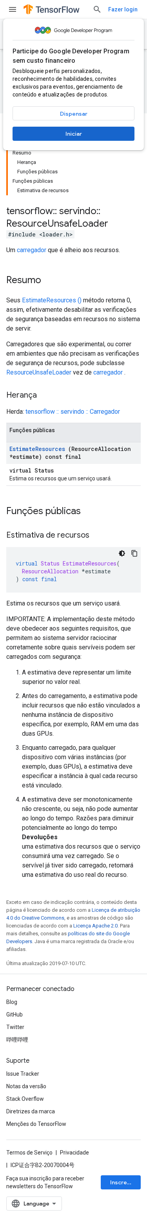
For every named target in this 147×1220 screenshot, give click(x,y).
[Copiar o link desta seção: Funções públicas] (91, 511)
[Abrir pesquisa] (97, 9)
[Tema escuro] (122, 553)
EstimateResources (37, 449)
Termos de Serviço (29, 1152)
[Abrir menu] (12, 9)
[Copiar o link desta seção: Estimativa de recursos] (97, 535)
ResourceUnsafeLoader (38, 372)
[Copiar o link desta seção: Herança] (45, 395)
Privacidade (74, 1152)
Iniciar (73, 133)
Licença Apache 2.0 (95, 926)
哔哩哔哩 (17, 1039)
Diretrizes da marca (30, 1111)
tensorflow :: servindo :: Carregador (72, 411)
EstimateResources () (52, 300)
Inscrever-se (125, 1182)
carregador (31, 250)
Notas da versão (26, 1086)
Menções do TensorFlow (36, 1124)
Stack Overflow (25, 1099)
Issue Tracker (22, 1074)
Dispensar (73, 113)
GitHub (14, 1014)
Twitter (15, 1027)
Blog (11, 1002)
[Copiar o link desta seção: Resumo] (49, 280)
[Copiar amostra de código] (134, 553)
